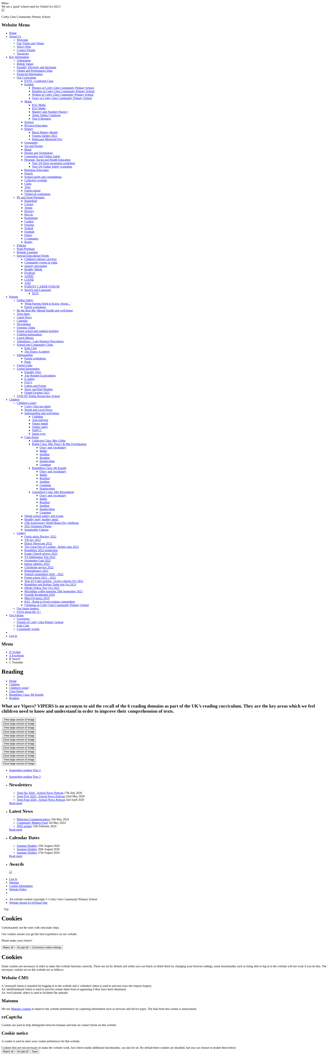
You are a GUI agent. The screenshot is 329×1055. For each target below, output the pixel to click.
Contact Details (26, 50)
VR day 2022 (32, 540)
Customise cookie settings (46, 947)
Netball (28, 228)
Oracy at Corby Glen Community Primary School (62, 98)
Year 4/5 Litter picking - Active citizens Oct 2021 (53, 581)
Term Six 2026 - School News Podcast (40, 792)
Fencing (29, 224)
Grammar (45, 464)
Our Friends (16, 615)
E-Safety (29, 379)
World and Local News (38, 409)
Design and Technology (38, 153)
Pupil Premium (26, 248)
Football (29, 231)
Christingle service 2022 (39, 567)
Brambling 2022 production (41, 550)
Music (28, 149)
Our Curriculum (26, 77)
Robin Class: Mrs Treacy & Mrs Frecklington (59, 444)
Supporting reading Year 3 (25, 776)
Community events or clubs (40, 262)
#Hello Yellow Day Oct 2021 (42, 588)
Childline (37, 416)
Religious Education (36, 170)
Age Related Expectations (40, 375)
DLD (35, 293)
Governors (23, 618)
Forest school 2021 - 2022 (40, 577)
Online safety (40, 427)
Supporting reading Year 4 (25, 770)
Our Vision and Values (30, 43)
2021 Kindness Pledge (37, 526)
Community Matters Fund (32, 822)
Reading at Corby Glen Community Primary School (63, 91)
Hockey (29, 211)
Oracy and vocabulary (53, 447)
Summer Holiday (27, 845)
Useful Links (24, 365)
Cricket (28, 204)
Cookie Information (21, 886)
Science (29, 122)
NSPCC (37, 430)
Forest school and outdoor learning (37, 331)
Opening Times (26, 327)
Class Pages (31, 437)
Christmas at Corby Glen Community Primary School (56, 605)
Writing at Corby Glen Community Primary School (62, 94)
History (28, 129)
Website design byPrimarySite (28, 902)
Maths (28, 101)
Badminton (31, 218)
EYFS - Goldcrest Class (38, 81)
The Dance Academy (37, 351)
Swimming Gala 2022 (37, 560)
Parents (13, 296)
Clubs (27, 183)
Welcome (22, 39)
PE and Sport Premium (30, 197)
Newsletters (24, 324)
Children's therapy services (40, 259)
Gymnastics (31, 238)
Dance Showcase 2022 (38, 543)
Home (13, 33)
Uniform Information (29, 334)
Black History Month (44, 132)
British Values (25, 63)
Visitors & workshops (37, 194)
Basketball (30, 200)
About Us (15, 36)
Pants (27, 361)
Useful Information (28, 368)
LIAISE (29, 279)
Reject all (8, 947)
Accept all (22, 947)
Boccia (28, 214)
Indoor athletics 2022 (37, 564)
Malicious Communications (33, 819)
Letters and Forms (35, 385)
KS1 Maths (39, 105)
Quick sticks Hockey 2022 (40, 536)
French (28, 173)
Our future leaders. (28, 608)
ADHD (29, 276)
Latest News (24, 317)
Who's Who (24, 46)
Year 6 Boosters (41, 118)
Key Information (19, 57)
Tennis (28, 207)
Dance (28, 235)
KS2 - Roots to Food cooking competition (49, 601)
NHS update (24, 826)
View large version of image (19, 719)
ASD (27, 283)
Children (14, 399)
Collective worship (35, 180)
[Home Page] (3, 10)
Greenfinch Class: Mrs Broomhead (53, 492)
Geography (31, 142)
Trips (27, 187)
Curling (29, 221)
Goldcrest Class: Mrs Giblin (48, 440)
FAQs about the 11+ (29, 612)
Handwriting (47, 461)
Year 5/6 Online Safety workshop (52, 166)
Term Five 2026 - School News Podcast (41, 796)
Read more (15, 803)
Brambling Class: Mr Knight (49, 468)
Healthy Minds (33, 269)
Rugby (28, 242)
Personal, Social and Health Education (47, 159)
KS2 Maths (39, 108)
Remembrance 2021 (36, 570)
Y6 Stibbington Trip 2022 (39, 557)
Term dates (23, 314)
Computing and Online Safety (42, 156)
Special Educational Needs (33, 255)
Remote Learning (27, 252)
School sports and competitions (43, 176)
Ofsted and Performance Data (34, 70)
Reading (45, 457)
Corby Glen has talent (37, 406)
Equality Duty (32, 372)
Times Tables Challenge (46, 115)
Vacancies (23, 53)
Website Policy (18, 889)
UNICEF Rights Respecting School (38, 396)
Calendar (22, 320)
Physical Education (35, 125)
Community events (28, 629)
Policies (21, 245)
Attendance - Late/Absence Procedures (40, 341)
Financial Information (30, 74)
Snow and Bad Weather (38, 389)
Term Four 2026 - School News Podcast (41, 799)
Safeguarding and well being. (42, 413)
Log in (13, 635)
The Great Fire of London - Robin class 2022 (51, 546)
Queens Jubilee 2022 (44, 135)
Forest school (32, 190)
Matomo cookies (21, 1008)
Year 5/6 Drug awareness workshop (53, 163)
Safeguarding (25, 355)
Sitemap (14, 882)
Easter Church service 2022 (40, 553)
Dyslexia (29, 272)
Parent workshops (35, 307)
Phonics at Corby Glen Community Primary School (63, 87)
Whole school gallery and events (43, 516)
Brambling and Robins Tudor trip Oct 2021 (50, 584)
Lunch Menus (25, 337)
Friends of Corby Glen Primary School (40, 622)
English (29, 84)
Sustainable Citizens (36, 529)
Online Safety (25, 300)
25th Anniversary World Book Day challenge (51, 522)
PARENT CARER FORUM (41, 286)
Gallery (21, 533)
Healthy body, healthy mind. (41, 519)
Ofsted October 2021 (37, 392)
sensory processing (35, 266)
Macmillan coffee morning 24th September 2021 (53, 591)
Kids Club (30, 348)
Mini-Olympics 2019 (37, 598)
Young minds (40, 423)
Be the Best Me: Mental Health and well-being (45, 310)
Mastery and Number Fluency (50, 111)
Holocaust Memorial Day (47, 139)
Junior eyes (39, 433)
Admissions (24, 60)
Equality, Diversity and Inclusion (36, 67)
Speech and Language (37, 290)
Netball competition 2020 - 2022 (43, 574)
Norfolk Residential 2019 (39, 594)
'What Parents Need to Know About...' (47, 303)
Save (35, 1051)
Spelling (45, 454)
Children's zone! (26, 403)
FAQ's (28, 382)
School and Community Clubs (35, 344)
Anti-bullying (40, 420)
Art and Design (33, 146)
